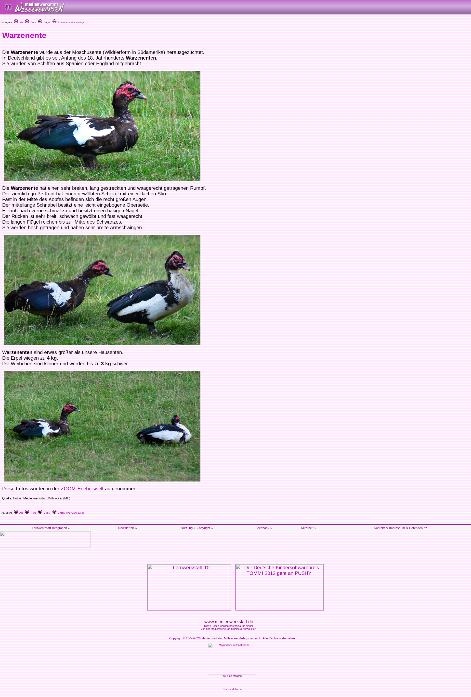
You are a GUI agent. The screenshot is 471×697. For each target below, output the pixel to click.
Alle (21, 22)
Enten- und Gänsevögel (70, 22)
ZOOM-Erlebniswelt (82, 488)
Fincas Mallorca (232, 689)
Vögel (46, 22)
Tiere (32, 22)
